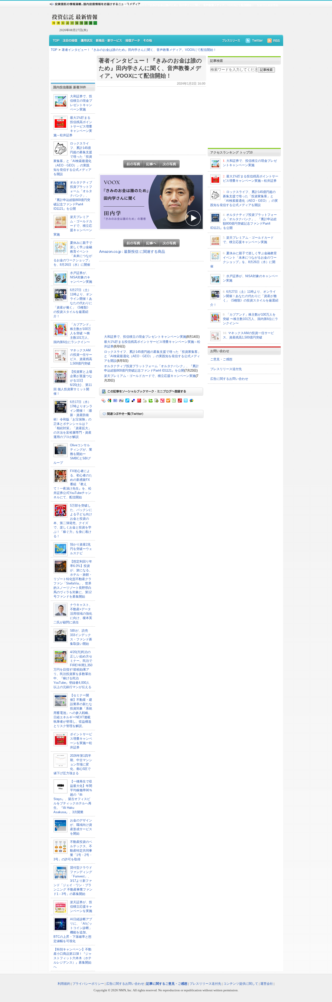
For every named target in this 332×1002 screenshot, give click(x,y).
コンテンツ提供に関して (240, 983)
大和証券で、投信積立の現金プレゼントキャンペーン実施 (145, 336)
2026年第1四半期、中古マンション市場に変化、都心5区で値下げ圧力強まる (72, 764)
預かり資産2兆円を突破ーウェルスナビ (81, 549)
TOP (54, 50)
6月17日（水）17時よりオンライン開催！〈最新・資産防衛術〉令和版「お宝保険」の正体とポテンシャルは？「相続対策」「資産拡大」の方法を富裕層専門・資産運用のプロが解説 (72, 419)
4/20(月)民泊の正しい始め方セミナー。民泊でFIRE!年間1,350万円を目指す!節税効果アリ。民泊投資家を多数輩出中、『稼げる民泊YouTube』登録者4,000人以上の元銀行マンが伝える (72, 669)
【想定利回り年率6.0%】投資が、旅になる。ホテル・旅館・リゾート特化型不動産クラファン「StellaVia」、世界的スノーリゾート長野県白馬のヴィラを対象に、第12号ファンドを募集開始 (72, 579)
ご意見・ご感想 (221, 359)
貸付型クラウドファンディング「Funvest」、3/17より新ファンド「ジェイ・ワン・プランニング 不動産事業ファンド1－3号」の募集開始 (72, 881)
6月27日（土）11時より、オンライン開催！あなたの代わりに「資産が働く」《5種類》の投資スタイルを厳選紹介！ (72, 303)
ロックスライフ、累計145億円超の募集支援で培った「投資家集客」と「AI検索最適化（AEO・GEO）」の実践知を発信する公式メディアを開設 (152, 356)
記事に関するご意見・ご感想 (166, 983)
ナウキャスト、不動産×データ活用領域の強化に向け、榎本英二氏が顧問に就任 (72, 613)
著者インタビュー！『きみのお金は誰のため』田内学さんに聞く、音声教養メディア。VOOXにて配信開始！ (139, 50)
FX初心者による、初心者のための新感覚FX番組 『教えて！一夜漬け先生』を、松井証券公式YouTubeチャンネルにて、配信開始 (72, 484)
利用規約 (64, 983)
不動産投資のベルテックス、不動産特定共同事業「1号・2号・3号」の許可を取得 (72, 850)
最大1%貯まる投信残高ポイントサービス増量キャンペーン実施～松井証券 (72, 126)
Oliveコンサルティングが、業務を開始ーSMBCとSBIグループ (72, 454)
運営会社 (266, 983)
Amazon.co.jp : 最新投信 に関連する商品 (132, 252)
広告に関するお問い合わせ (229, 379)
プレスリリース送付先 (226, 369)
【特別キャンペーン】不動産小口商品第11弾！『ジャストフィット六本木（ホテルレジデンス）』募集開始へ (72, 958)
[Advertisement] (187, 21)
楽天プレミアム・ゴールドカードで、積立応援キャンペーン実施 (72, 225)
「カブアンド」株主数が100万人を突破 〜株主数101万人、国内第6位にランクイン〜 (72, 333)
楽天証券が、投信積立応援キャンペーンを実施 (81, 906)
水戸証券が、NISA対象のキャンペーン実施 (81, 277)
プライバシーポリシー (88, 983)
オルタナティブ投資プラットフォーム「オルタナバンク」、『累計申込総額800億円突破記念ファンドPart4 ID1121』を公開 (72, 195)
